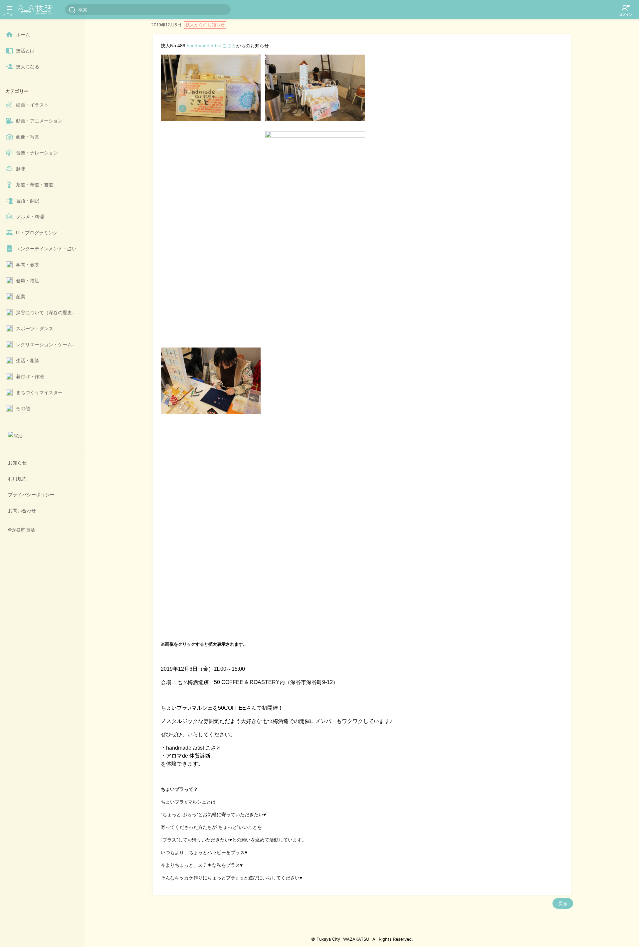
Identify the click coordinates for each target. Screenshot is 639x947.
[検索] (72, 10)
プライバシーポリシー (31, 494)
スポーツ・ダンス (34, 328)
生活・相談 (27, 360)
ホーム (23, 34)
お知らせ (17, 462)
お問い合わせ (22, 510)
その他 (23, 408)
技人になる (27, 66)
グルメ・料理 (30, 216)
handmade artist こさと (211, 45)
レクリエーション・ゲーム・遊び (49, 344)
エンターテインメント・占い (46, 248)
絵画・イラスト (32, 105)
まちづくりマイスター (39, 392)
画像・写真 (27, 136)
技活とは (25, 50)
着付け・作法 (30, 376)
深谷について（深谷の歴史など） (49, 312)
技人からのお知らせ (205, 24)
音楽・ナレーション (37, 152)
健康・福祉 (27, 280)
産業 (20, 296)
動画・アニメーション (39, 120)
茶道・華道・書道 (34, 184)
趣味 (20, 168)
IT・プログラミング (37, 232)
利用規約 (17, 478)
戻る (562, 903)
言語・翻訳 (27, 200)
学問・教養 (27, 264)
